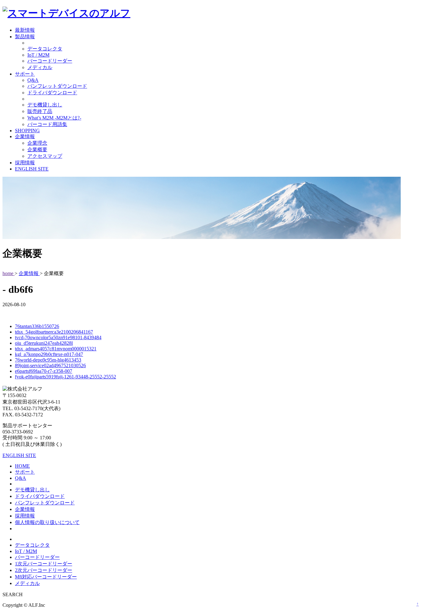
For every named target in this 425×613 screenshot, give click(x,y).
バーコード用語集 (47, 124)
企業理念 (37, 143)
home (8, 273)
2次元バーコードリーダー (43, 570)
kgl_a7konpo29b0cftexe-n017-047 (49, 354)
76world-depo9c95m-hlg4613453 (48, 360)
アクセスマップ (44, 156)
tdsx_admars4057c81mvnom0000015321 (55, 348)
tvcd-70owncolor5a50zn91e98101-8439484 (58, 337)
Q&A (33, 80)
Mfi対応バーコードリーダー (46, 576)
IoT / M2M (38, 55)
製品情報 (25, 36)
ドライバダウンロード (52, 92)
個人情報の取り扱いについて (47, 522)
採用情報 (25, 162)
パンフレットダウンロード (57, 86)
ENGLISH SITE (32, 168)
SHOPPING (27, 130)
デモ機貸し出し (44, 104)
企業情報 (25, 136)
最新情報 (25, 30)
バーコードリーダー (49, 60)
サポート (25, 74)
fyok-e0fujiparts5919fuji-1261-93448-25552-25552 (65, 376)
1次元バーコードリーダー (43, 563)
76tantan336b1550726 (37, 326)
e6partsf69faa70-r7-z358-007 (43, 371)
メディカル (39, 67)
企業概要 (37, 149)
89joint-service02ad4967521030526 (50, 365)
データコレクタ (44, 48)
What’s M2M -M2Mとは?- (54, 117)
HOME (22, 466)
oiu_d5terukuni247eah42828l (44, 343)
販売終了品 (39, 111)
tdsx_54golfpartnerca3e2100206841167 (54, 332)
